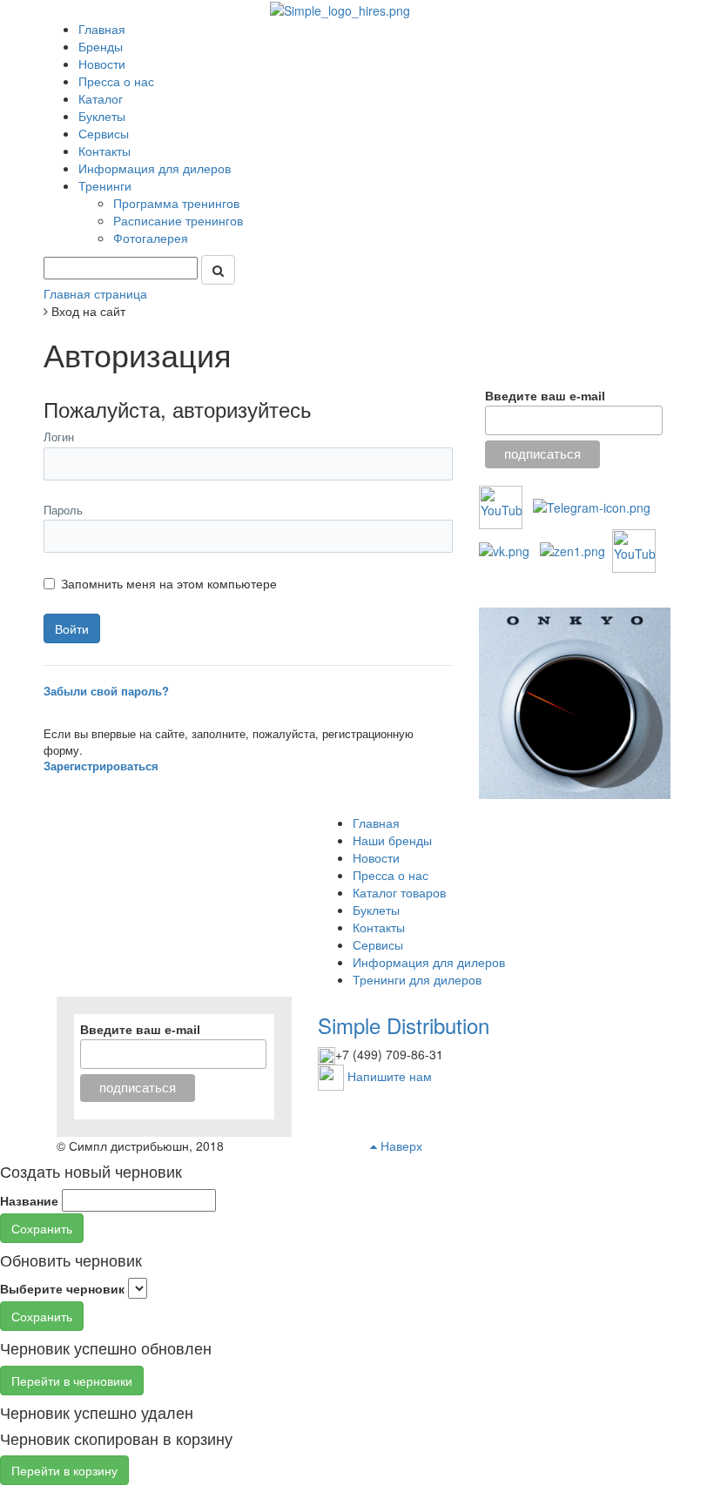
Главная (101, 28)
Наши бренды (392, 840)
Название (29, 1200)
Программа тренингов (178, 203)
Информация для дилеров (154, 168)
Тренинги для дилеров (417, 979)
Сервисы (103, 133)
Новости (101, 63)
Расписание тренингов (179, 220)
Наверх (399, 1145)
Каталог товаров (399, 892)
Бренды (100, 46)
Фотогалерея (152, 237)
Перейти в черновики (71, 1380)
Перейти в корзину (64, 1470)
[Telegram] (591, 505)
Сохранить (41, 1228)
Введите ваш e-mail (545, 396)
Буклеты (101, 115)
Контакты (104, 150)
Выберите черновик (62, 1288)
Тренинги (106, 185)
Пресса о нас (116, 81)
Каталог (100, 98)
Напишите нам (389, 1076)
